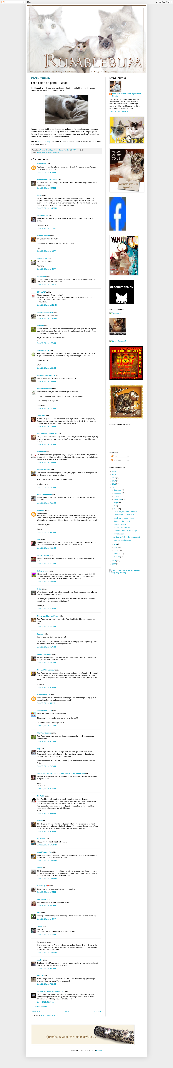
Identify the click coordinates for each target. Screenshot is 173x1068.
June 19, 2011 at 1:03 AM (46, 368)
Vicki (39, 913)
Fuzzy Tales (41, 164)
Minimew (56, 152)
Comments (117, 460)
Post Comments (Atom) (49, 1015)
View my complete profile (118, 111)
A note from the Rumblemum (124, 515)
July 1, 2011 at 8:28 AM (45, 1002)
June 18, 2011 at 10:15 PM (47, 208)
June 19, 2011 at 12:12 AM (47, 305)
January (117, 557)
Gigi (38, 749)
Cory (39, 540)
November (118, 493)
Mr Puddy (40, 796)
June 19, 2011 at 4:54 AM (46, 647)
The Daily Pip (42, 258)
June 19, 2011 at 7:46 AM (46, 766)
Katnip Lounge (42, 571)
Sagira (39, 926)
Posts (115, 456)
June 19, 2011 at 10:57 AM (47, 879)
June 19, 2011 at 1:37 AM (46, 426)
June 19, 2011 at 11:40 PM (46, 919)
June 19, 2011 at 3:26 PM (46, 905)
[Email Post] (81, 150)
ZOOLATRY (41, 292)
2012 (114, 484)
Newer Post (36, 1011)
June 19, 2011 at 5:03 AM (46, 687)
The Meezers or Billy (45, 312)
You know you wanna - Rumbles (125, 512)
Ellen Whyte (41, 899)
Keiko (39, 589)
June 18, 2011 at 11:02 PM (46, 228)
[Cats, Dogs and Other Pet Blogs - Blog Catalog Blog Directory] (125, 573)
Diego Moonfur (42, 152)
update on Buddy (43, 142)
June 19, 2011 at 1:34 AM (46, 408)
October (117, 496)
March (116, 551)
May (115, 544)
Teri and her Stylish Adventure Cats (51, 991)
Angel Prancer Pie (44, 852)
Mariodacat (41, 276)
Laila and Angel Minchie (46, 375)
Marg (39, 195)
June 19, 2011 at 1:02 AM (46, 343)
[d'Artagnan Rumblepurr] (117, 230)
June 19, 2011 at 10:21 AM (47, 845)
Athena (40, 868)
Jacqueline (41, 416)
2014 (114, 478)
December (118, 490)
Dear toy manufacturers (122, 540)
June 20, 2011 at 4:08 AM (46, 935)
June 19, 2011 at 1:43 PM (46, 892)
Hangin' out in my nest (122, 521)
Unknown (40, 510)
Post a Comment (40, 1007)
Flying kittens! (119, 534)
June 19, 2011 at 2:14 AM (46, 444)
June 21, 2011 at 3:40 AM (46, 968)
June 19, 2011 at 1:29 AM (46, 381)
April (116, 547)
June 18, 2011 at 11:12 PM (46, 251)
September (118, 499)
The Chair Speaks (44, 733)
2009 (114, 564)
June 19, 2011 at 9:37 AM (46, 813)
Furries (40, 821)
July (115, 506)
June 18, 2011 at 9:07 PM (46, 188)
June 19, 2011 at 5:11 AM (46, 703)
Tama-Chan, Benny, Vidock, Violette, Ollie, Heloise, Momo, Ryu (61, 773)
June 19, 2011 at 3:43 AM (46, 532)
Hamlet (50, 152)
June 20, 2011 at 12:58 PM (47, 953)
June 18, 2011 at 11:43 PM (46, 269)
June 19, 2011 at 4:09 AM (46, 564)
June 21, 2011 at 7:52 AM (46, 984)
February (117, 554)
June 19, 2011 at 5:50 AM (46, 741)
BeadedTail (41, 452)
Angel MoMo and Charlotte (47, 180)
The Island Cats (43, 350)
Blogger (99, 1051)
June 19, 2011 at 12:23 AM (47, 318)
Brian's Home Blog (44, 495)
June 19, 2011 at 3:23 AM (46, 503)
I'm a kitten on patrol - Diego (124, 518)
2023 (114, 471)
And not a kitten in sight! (122, 528)
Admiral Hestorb (43, 236)
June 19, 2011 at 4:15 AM (46, 582)
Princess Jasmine (44, 654)
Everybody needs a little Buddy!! (125, 531)
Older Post (97, 1011)
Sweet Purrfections (44, 389)
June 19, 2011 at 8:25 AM (46, 789)
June (116, 509)
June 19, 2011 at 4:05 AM (46, 548)
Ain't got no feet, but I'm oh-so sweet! (127, 537)
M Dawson (41, 839)
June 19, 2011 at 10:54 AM (47, 861)
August (116, 503)
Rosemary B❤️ (43, 886)
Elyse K (40, 976)
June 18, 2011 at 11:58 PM (46, 285)
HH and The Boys (44, 470)
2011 (114, 487)
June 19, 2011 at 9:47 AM (46, 831)
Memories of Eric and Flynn (47, 616)
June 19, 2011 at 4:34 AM (46, 627)
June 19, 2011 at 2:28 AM (46, 487)
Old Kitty (40, 326)
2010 (114, 561)
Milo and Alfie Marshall (45, 670)
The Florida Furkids (44, 710)
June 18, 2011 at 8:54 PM (46, 172)
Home (66, 1011)
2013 (114, 481)
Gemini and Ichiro (44, 695)
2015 (114, 475)
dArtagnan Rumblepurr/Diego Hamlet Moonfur (126, 95)
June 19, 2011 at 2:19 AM (46, 462)
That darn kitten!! (120, 524)
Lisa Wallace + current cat (47, 434)
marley (40, 960)
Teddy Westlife (42, 215)
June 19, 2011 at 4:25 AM (46, 609)
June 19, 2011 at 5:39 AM (46, 726)
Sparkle (40, 634)
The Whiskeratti (43, 555)
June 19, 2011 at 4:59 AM (46, 663)
